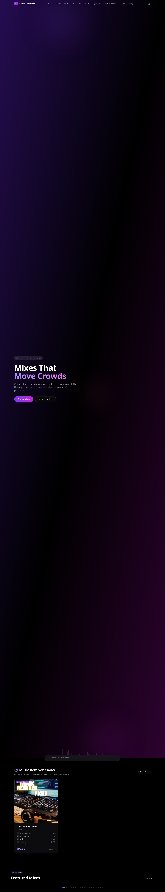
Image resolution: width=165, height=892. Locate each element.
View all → (149, 878)
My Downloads (110, 3)
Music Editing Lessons (93, 3)
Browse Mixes (24, 399)
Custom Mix (76, 3)
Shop (50, 3)
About (122, 3)
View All (143, 772)
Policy (131, 3)
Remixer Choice (62, 3)
